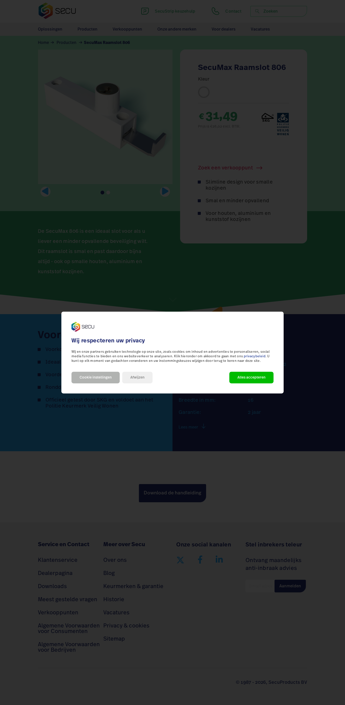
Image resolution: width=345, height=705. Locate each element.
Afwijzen (137, 377)
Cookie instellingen (96, 377)
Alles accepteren (251, 377)
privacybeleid (254, 356)
